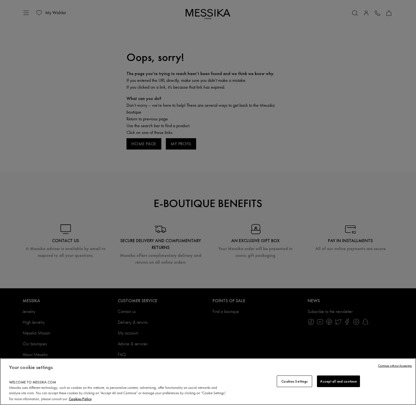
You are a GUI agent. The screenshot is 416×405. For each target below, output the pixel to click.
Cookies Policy (80, 399)
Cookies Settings (294, 381)
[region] (208, 381)
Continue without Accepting (395, 366)
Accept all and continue (338, 381)
